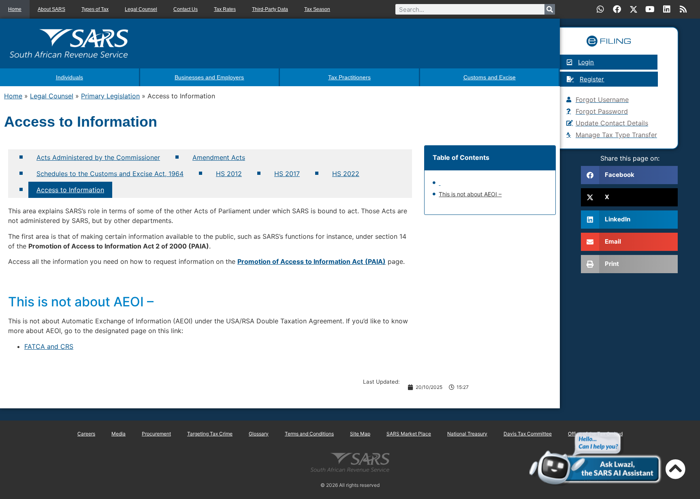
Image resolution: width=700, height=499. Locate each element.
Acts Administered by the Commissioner (98, 157)
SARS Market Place (408, 434)
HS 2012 (229, 174)
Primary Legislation (110, 96)
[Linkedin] (667, 9)
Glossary (259, 434)
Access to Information (70, 190)
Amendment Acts (218, 157)
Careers (86, 434)
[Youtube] (650, 9)
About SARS (51, 9)
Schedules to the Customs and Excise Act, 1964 (110, 174)
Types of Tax (95, 9)
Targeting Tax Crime (210, 434)
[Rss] (683, 9)
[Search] (549, 9)
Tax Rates (225, 9)
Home (14, 9)
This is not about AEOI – (470, 194)
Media (118, 434)
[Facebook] (617, 9)
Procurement (156, 434)
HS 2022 (345, 174)
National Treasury (467, 434)
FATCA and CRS (48, 346)
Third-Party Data (270, 9)
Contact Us (185, 9)
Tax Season (317, 9)
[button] (629, 175)
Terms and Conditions (309, 434)
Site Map (360, 434)
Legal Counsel (141, 9)
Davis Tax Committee (528, 434)
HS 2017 (287, 174)
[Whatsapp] (600, 9)
